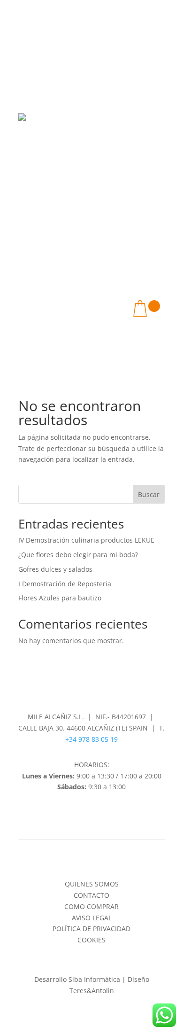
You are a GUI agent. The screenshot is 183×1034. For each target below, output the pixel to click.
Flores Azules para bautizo (59, 597)
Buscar (149, 494)
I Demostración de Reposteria (64, 583)
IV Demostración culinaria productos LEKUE (86, 540)
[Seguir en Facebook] (82, 814)
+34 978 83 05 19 (91, 739)
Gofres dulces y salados (55, 569)
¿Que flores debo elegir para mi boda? (78, 554)
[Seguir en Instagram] (100, 814)
